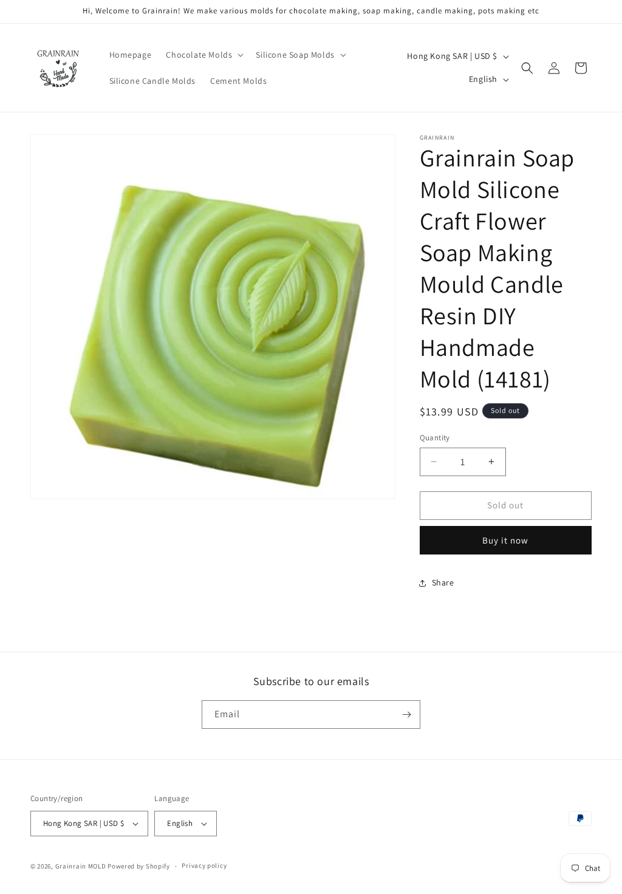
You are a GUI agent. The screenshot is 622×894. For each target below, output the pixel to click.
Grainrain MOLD (80, 866)
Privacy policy (204, 865)
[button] (203, 54)
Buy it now (505, 540)
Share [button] (443, 582)
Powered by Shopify (139, 866)
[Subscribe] (406, 714)
